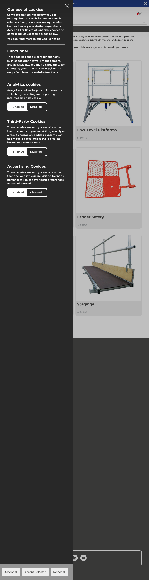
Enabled (18, 106)
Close (67, 4)
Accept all (11, 572)
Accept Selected (35, 572)
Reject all (59, 572)
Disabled (36, 106)
